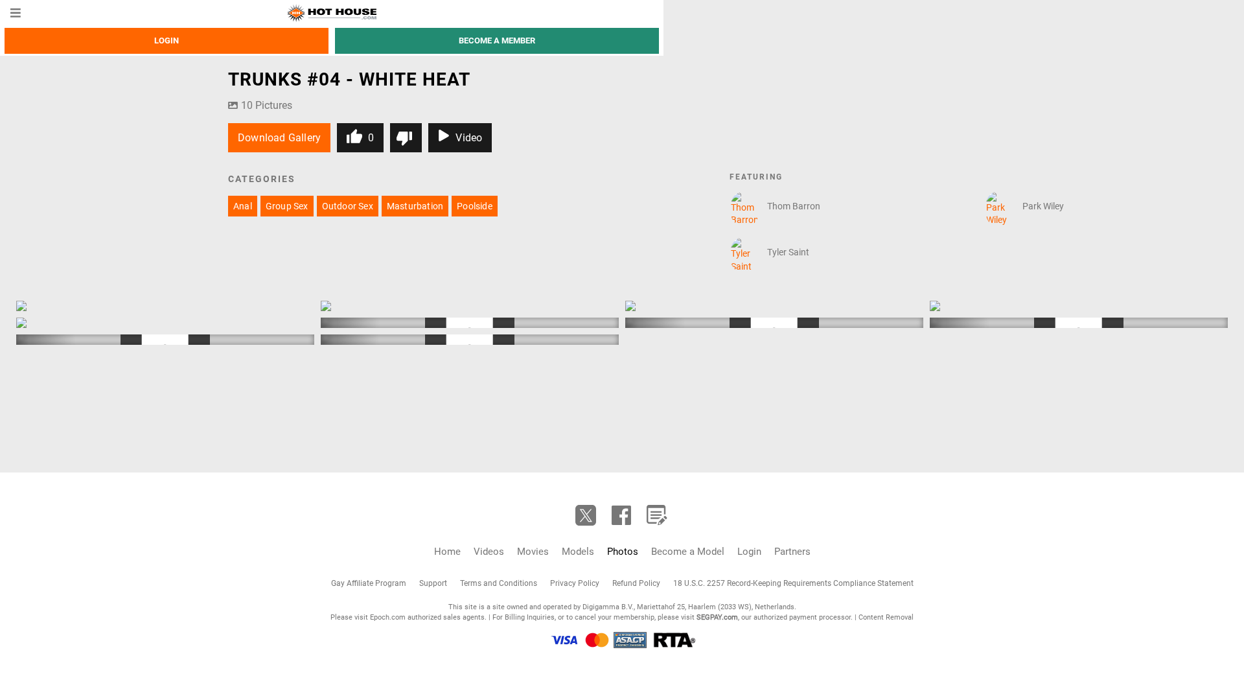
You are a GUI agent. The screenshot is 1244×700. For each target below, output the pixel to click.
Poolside (474, 206)
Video (468, 138)
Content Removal (886, 617)
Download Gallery (279, 138)
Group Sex (287, 206)
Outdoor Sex (347, 206)
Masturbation (415, 206)
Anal (242, 206)
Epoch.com (388, 617)
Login (166, 40)
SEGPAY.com (717, 617)
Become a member (497, 40)
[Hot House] (331, 13)
